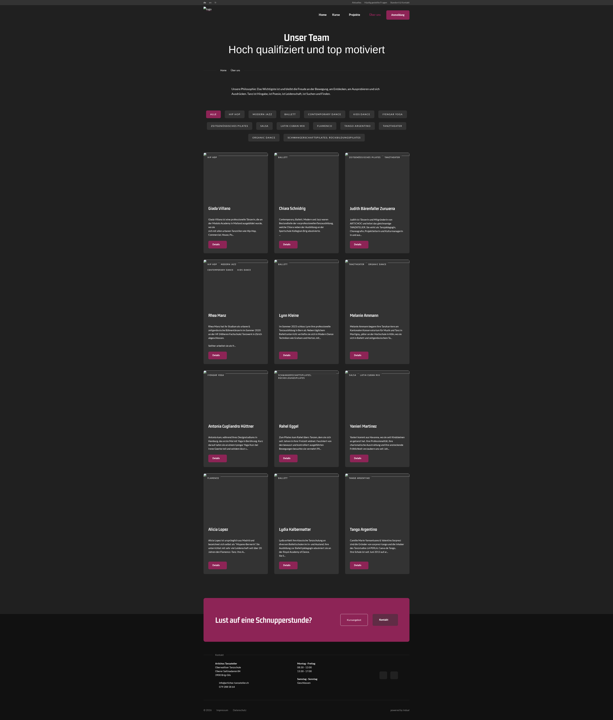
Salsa (264, 126)
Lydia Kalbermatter (295, 529)
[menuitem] (356, 2)
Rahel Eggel (289, 426)
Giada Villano (219, 208)
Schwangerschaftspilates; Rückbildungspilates (324, 137)
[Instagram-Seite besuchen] (394, 675)
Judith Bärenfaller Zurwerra (372, 208)
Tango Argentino (357, 126)
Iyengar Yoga (392, 114)
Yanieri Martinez (363, 426)
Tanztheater (392, 126)
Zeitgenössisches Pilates (229, 126)
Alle (213, 114)
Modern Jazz (262, 114)
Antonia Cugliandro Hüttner (231, 426)
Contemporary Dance (324, 114)
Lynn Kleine (289, 315)
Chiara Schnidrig (292, 208)
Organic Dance (263, 137)
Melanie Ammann (364, 315)
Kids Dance (361, 114)
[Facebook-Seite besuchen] (383, 675)
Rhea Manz (217, 315)
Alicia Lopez (218, 529)
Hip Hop (234, 114)
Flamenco (324, 126)
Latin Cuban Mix (293, 126)
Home (223, 70)
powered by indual (399, 710)
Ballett (290, 114)
